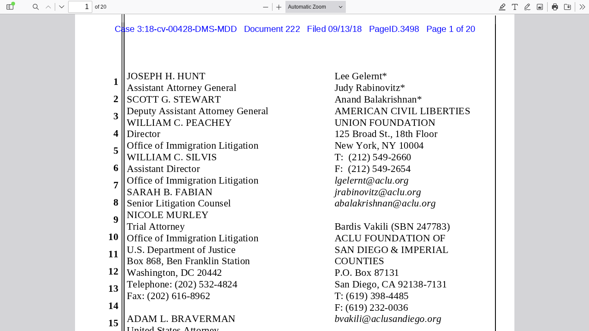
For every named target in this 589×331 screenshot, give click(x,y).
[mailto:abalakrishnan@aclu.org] (384, 203)
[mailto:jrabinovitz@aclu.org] (377, 191)
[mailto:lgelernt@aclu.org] (371, 179)
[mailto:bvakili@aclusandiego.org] (387, 318)
